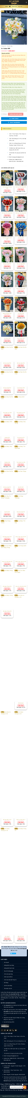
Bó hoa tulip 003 (21, 363)
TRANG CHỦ (14, 6)
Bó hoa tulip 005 (7, 288)
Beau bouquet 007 (7, 313)
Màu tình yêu (21, 936)
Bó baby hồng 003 (7, 586)
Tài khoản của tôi (8, 988)
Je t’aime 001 (21, 237)
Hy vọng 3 (7, 936)
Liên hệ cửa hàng (8, 985)
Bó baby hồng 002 (7, 611)
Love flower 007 (21, 338)
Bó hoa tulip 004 (7, 363)
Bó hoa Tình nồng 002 (7, 213)
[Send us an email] (10, 1030)
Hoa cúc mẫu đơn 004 (21, 586)
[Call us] (13, 1030)
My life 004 (7, 511)
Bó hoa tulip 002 (7, 387)
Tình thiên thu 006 (21, 462)
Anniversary (21, 703)
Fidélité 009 (7, 462)
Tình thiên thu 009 (7, 412)
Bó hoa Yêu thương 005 (7, 187)
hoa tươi (13, 994)
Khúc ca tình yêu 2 (21, 819)
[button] (6, 6)
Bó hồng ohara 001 (7, 536)
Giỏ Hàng (6, 982)
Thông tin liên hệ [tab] (7, 128)
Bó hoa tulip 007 (7, 263)
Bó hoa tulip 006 (21, 263)
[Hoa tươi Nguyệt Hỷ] (14, 2)
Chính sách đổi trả (8, 976)
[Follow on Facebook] (2, 1030)
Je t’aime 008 (7, 338)
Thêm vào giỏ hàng (15, 114)
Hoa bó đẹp (9, 46)
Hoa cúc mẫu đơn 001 (7, 561)
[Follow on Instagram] (5, 1030)
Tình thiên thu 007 (21, 412)
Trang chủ (3, 46)
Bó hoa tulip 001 (7, 487)
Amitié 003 (7, 437)
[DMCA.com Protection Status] (5, 1026)
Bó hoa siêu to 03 (7, 819)
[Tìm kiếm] (26, 2)
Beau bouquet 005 (21, 288)
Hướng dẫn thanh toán (9, 968)
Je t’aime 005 (21, 313)
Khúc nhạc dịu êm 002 (21, 561)
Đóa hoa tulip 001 (21, 511)
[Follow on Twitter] (7, 1030)
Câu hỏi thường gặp (8, 971)
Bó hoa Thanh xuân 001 (7, 238)
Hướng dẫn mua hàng (9, 965)
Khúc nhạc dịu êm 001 (21, 536)
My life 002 (20, 487)
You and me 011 (20, 437)
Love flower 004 (21, 387)
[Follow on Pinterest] (16, 1030)
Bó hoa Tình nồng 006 (21, 213)
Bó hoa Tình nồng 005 (21, 186)
